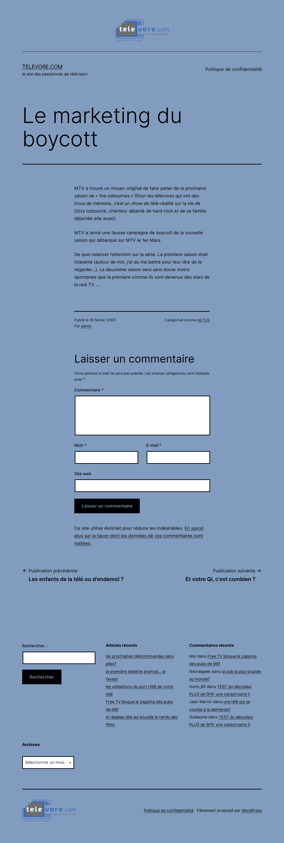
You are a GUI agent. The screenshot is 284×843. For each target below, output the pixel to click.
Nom (80, 445)
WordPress (252, 810)
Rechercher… (35, 645)
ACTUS (204, 320)
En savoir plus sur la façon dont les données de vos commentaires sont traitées (139, 536)
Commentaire (88, 390)
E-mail (153, 445)
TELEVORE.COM (42, 66)
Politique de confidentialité (233, 69)
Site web (82, 473)
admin (86, 326)
